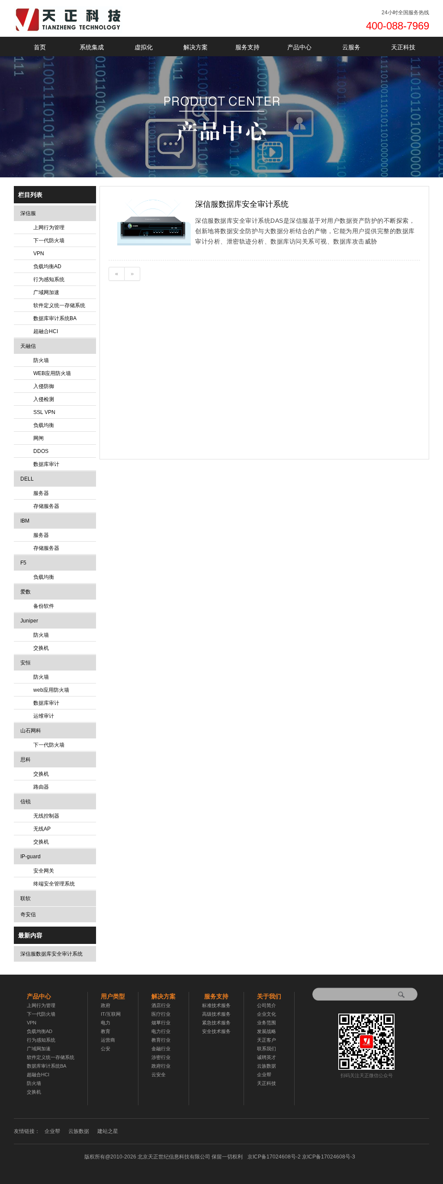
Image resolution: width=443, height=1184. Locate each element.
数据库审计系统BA (55, 318)
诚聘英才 (266, 1057)
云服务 (351, 47)
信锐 (25, 802)
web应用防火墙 (51, 690)
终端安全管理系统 (54, 884)
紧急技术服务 (216, 1022)
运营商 (108, 1040)
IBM (24, 521)
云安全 (158, 1074)
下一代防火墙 (48, 240)
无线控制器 (46, 816)
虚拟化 (144, 47)
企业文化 (266, 1014)
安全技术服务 (216, 1031)
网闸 (38, 438)
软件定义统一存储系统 (59, 305)
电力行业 (160, 1031)
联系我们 (266, 1048)
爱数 (25, 592)
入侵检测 (43, 399)
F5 (23, 563)
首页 (40, 47)
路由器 (41, 787)
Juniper (29, 621)
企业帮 (264, 1074)
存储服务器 (46, 506)
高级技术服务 (216, 1014)
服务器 (41, 493)
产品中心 (299, 47)
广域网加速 (46, 292)
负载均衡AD (47, 266)
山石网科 (30, 731)
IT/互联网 (111, 1014)
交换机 (41, 648)
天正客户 (266, 1040)
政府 (105, 1005)
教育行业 (160, 1040)
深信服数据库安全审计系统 (51, 954)
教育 (105, 1031)
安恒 (25, 663)
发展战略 (266, 1031)
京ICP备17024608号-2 (301, 1157)
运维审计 (43, 716)
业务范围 (266, 1022)
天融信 (28, 346)
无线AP (42, 829)
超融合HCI (45, 331)
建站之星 (107, 1131)
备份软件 (43, 606)
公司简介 (266, 1005)
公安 (105, 1048)
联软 (25, 898)
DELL (27, 479)
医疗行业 (160, 1014)
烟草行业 (160, 1022)
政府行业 (160, 1065)
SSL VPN (44, 412)
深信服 (28, 213)
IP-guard (30, 857)
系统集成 (92, 47)
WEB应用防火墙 (52, 373)
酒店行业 (160, 1005)
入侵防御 (43, 386)
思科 (25, 760)
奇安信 (28, 914)
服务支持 (247, 47)
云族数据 (266, 1065)
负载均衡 (43, 425)
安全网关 (43, 871)
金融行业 (160, 1048)
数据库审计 (46, 464)
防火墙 (41, 360)
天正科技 (403, 47)
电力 (105, 1022)
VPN (38, 253)
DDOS (40, 451)
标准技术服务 (216, 1005)
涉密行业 (160, 1057)
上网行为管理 (48, 228)
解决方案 (195, 47)
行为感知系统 (48, 279)
